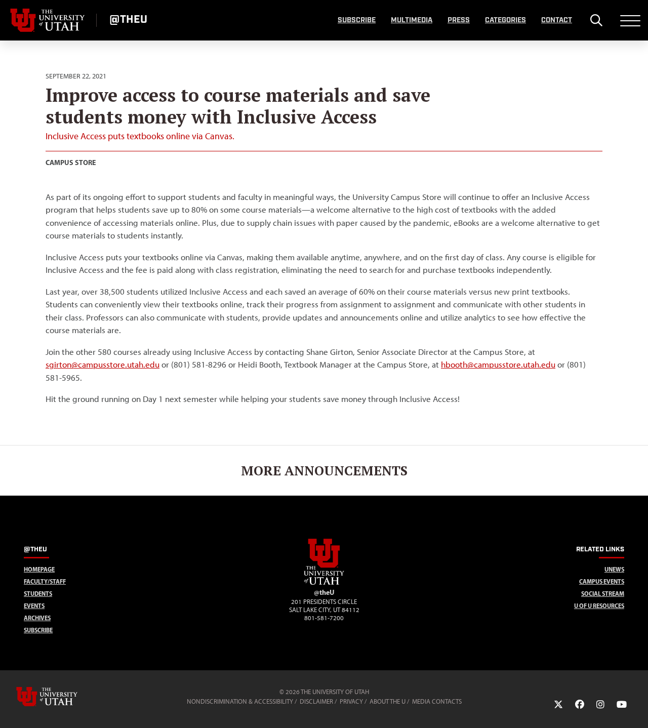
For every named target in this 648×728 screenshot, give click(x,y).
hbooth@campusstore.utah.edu (498, 364)
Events (34, 606)
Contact (556, 20)
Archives (37, 618)
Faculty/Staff (45, 581)
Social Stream (602, 593)
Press (459, 20)
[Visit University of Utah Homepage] (48, 20)
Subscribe (357, 20)
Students (38, 593)
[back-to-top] (636, 708)
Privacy (351, 701)
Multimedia (411, 20)
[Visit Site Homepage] (324, 582)
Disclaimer (316, 701)
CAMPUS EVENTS (601, 581)
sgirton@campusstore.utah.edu (102, 364)
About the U (388, 701)
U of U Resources (599, 606)
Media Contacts (437, 701)
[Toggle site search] (596, 20)
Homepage (39, 569)
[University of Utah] (61, 696)
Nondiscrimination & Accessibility (240, 701)
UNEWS (614, 569)
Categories (505, 20)
